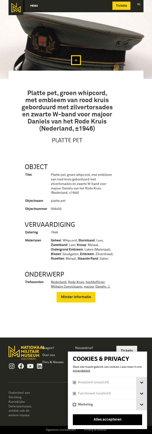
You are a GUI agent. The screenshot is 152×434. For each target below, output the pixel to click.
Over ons (48, 355)
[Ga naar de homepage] (16, 7)
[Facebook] (21, 366)
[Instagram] (12, 366)
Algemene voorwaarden (61, 429)
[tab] (141, 382)
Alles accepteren (108, 419)
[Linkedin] (39, 366)
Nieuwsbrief (84, 348)
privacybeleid (81, 370)
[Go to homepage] (21, 354)
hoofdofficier (95, 282)
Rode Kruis (76, 282)
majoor (89, 286)
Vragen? (48, 348)
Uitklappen (76, 60)
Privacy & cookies (95, 429)
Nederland (58, 282)
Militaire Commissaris (66, 286)
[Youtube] (30, 366)
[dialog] (107, 390)
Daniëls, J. (102, 286)
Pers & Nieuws (53, 362)
